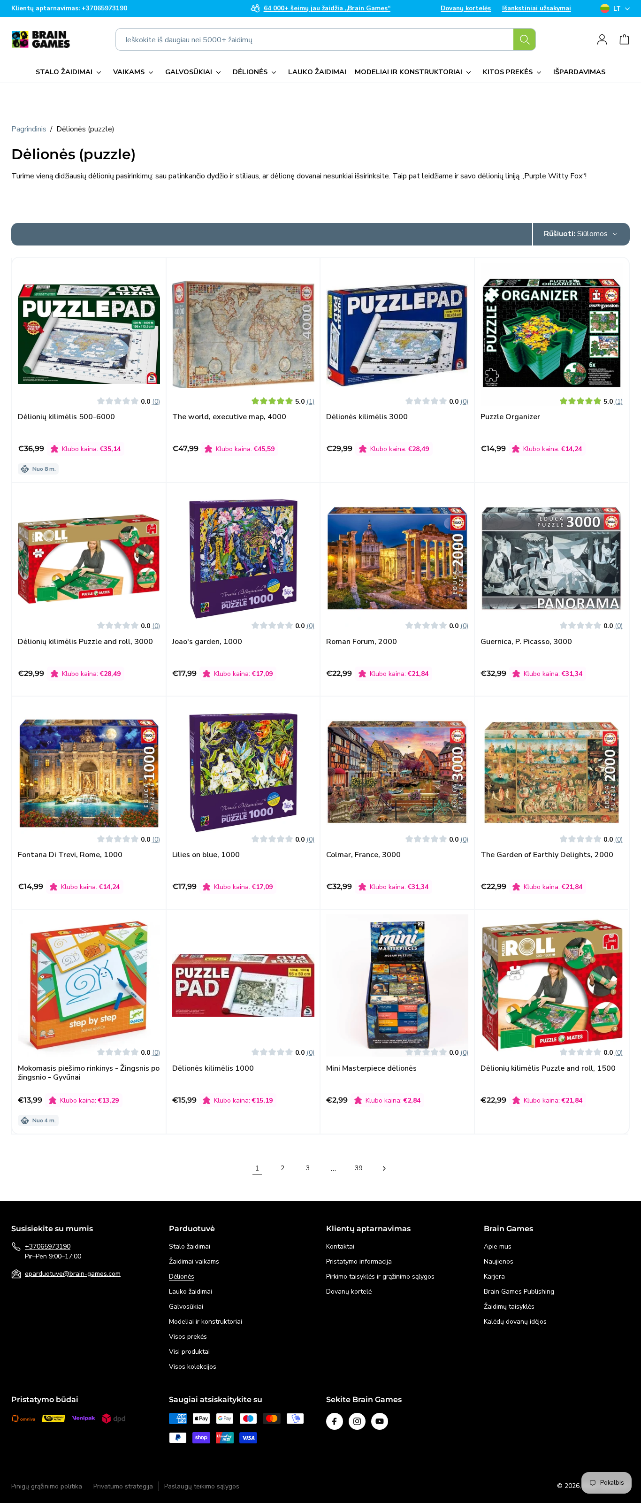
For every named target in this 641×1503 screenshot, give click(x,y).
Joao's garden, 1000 (207, 641)
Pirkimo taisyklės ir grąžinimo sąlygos (380, 1276)
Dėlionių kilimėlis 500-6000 (66, 417)
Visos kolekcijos (192, 1366)
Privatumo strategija (123, 1486)
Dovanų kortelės (466, 8)
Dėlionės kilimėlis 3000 (367, 417)
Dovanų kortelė (349, 1291)
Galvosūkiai (186, 1306)
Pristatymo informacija (359, 1261)
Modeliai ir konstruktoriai (205, 1321)
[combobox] (325, 39)
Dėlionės (181, 1276)
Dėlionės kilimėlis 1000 (213, 1068)
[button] (70, 72)
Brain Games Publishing (519, 1291)
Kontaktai (340, 1246)
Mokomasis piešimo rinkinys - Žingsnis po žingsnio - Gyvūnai (89, 1073)
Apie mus (497, 1246)
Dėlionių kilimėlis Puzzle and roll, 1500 (548, 1068)
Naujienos (498, 1261)
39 (358, 1168)
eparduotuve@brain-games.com (73, 1273)
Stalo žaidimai (189, 1246)
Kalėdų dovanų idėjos (515, 1321)
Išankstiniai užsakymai (536, 8)
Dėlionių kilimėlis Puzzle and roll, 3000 (85, 641)
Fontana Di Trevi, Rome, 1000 (70, 855)
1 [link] (257, 1168)
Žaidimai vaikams (194, 1261)
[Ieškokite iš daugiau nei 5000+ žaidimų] (524, 39)
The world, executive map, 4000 (229, 417)
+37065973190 (47, 1246)
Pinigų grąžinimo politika (46, 1486)
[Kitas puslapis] (384, 1168)
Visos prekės (188, 1336)
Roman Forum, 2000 (361, 641)
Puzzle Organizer (510, 417)
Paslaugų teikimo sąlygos (201, 1486)
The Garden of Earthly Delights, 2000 (547, 855)
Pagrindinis (28, 129)
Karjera (494, 1276)
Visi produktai (189, 1351)
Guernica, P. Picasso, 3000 (526, 641)
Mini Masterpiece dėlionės (371, 1068)
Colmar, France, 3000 (363, 855)
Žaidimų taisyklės (509, 1306)
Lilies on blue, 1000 (206, 855)
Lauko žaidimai (190, 1291)
